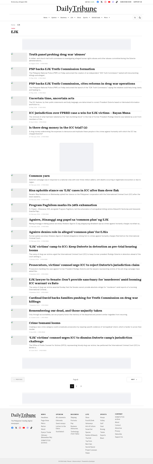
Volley (102, 420)
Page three (45, 420)
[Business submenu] (68, 17)
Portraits (74, 420)
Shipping (74, 417)
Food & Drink (89, 420)
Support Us (138, 2)
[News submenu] (49, 17)
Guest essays (60, 423)
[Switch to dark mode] (140, 18)
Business (64, 18)
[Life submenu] (75, 17)
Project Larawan (91, 450)
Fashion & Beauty (91, 435)
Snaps (87, 453)
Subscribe (118, 434)
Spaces (88, 432)
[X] (101, 2)
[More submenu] (109, 17)
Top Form (88, 441)
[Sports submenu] (89, 17)
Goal (102, 426)
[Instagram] (105, 2)
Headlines (44, 417)
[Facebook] (98, 2)
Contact (118, 425)
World (43, 429)
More (106, 18)
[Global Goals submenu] (102, 17)
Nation (43, 426)
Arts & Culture (90, 426)
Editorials (59, 420)
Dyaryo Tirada (46, 432)
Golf (101, 423)
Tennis (102, 432)
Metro (43, 423)
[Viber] (113, 2)
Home (13, 25)
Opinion (54, 18)
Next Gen (88, 444)
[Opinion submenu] (58, 17)
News (45, 18)
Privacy (117, 431)
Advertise (118, 428)
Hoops (102, 417)
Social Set (89, 429)
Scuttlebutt (60, 432)
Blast (102, 438)
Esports (103, 435)
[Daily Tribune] (76, 9)
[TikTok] (117, 2)
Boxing (102, 429)
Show (79, 18)
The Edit (88, 438)
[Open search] (135, 18)
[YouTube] (109, 2)
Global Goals (96, 18)
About (117, 422)
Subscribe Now (125, 2)
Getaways (89, 423)
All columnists (61, 417)
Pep (72, 423)
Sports (85, 18)
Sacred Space (90, 447)
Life (72, 18)
